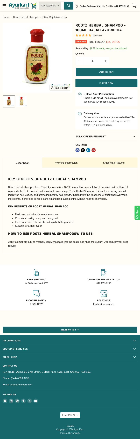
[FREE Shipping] (36, 277)
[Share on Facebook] (77, 150)
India (68, 415)
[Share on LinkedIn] (88, 150)
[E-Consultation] (36, 298)
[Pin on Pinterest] (94, 150)
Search (70, 426)
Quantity (79, 53)
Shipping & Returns (114, 162)
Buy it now (106, 82)
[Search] (68, 6)
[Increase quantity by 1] (105, 61)
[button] (9, 101)
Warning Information (66, 162)
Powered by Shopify (70, 433)
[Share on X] (83, 150)
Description (22, 162)
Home (6, 17)
